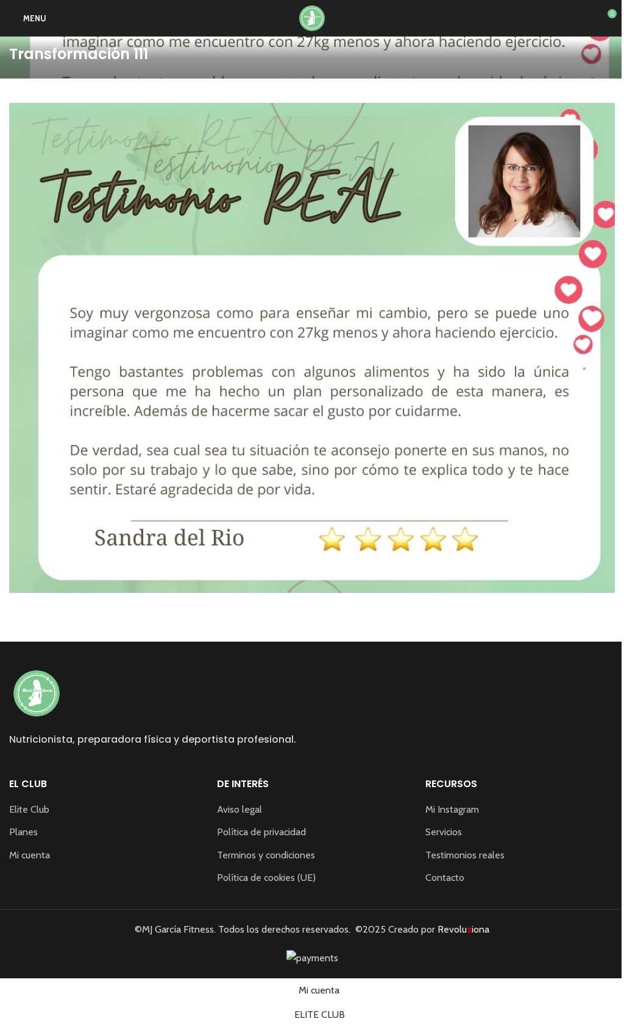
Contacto (444, 877)
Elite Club (29, 809)
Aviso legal (239, 809)
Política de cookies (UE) (266, 877)
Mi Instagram (452, 809)
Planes (23, 832)
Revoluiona (462, 929)
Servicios (443, 832)
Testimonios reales (465, 855)
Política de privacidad (261, 832)
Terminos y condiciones (266, 855)
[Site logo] (312, 17)
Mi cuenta (29, 855)
